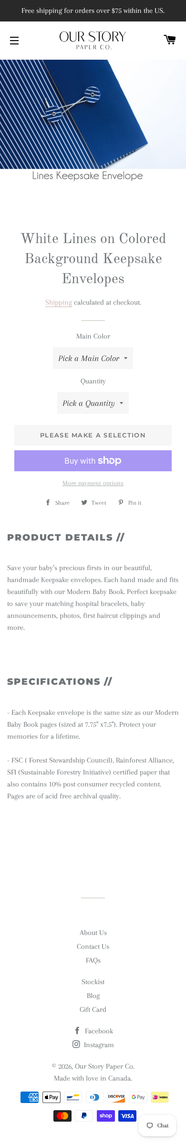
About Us (93, 932)
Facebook (98, 1031)
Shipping (58, 302)
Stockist (93, 981)
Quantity (93, 381)
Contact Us (93, 946)
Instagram (98, 1044)
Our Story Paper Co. (104, 1066)
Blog (93, 995)
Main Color (93, 336)
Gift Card (93, 1009)
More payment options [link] (93, 483)
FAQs (93, 960)
